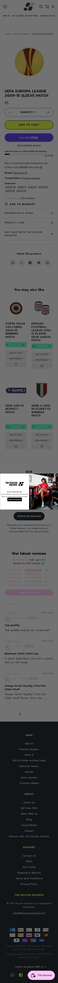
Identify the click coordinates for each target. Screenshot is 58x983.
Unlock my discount (14, 499)
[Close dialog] (56, 475)
